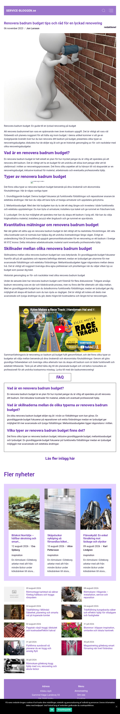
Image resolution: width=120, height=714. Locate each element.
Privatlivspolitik (64, 710)
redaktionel (110, 27)
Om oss (81, 694)
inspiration (17, 555)
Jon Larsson (32, 28)
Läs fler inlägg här (60, 458)
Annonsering (81, 691)
